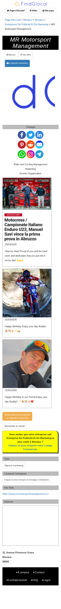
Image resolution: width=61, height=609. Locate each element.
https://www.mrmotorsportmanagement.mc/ (25, 493)
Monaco (27, 19)
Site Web (26, 55)
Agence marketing (14, 465)
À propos (23, 572)
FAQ (35, 580)
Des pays (49, 10)
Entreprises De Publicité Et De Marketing (26, 24)
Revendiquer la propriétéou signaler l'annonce (17, 416)
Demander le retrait (15, 426)
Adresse (11, 55)
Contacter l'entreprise (18, 63)
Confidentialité (17, 580)
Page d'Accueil (17, 10)
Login (47, 580)
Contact (39, 572)
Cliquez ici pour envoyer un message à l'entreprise (26, 480)
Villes (34, 10)
